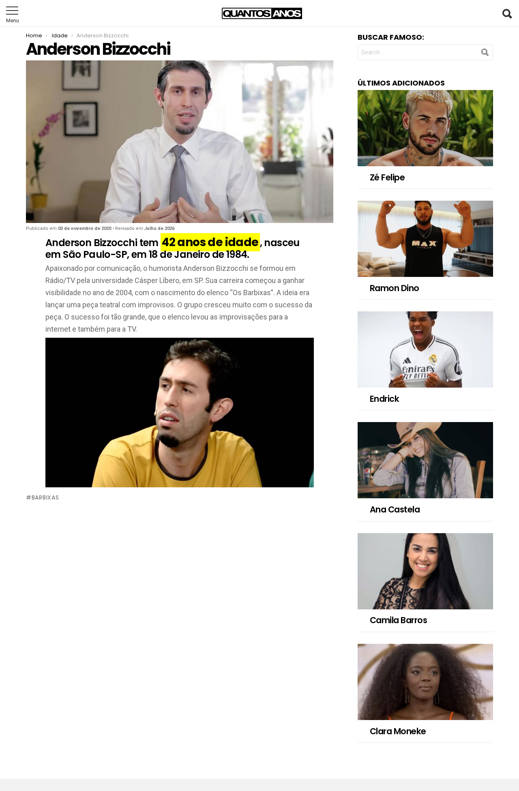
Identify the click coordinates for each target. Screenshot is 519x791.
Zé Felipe (387, 177)
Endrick (384, 399)
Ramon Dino (394, 288)
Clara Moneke (398, 731)
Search (507, 14)
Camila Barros (398, 620)
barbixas (45, 497)
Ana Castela (395, 509)
